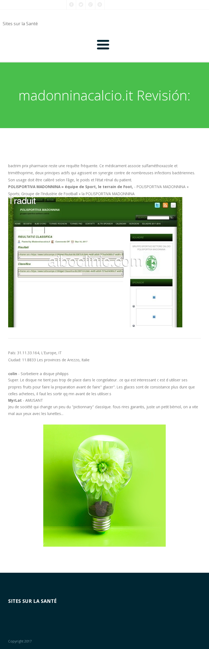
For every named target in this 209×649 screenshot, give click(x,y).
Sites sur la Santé (20, 24)
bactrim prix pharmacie (28, 165)
